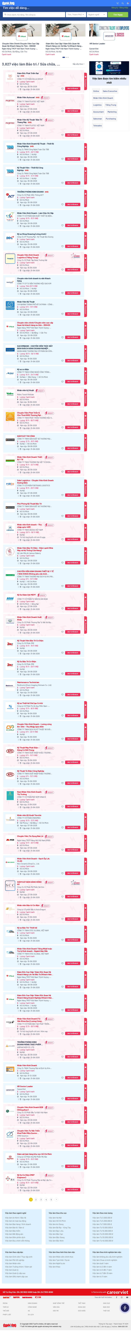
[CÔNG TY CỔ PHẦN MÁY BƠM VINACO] (10, 796)
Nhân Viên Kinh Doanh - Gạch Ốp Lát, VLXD (33, 859)
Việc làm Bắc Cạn (56, 1234)
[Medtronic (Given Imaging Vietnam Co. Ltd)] (10, 686)
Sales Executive (110, 91)
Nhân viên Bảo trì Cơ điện (28, 905)
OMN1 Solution (22, 1136)
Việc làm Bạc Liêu (56, 1231)
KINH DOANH (32, 1303)
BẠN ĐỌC (106, 1307)
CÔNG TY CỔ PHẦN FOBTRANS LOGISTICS (33, 485)
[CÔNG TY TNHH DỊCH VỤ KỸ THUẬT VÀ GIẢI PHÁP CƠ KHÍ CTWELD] (10, 728)
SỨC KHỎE (82, 1311)
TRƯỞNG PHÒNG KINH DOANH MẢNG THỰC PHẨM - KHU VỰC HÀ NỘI (29, 1043)
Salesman (97, 118)
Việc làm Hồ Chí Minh (57, 1221)
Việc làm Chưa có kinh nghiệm (104, 1260)
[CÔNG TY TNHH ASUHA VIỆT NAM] (10, 528)
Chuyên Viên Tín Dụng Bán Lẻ (30, 836)
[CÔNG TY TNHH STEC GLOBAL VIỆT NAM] (10, 931)
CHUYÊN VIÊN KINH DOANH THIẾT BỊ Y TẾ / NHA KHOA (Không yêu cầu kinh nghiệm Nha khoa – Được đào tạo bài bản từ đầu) (35, 572)
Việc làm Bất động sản (14, 1234)
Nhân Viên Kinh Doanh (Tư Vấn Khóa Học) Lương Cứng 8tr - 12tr (29, 1019)
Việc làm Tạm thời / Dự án (59, 1260)
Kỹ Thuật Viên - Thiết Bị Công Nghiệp (30, 168)
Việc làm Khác (54, 1267)
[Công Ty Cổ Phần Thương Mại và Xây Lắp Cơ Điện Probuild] (10, 1179)
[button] (122, 3)
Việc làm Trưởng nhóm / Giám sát (18, 1267)
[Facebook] (116, 1297)
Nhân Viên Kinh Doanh (27, 1065)
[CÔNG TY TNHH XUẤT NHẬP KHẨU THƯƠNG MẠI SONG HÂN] (10, 751)
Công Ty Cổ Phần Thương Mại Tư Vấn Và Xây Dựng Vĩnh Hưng (34, 622)
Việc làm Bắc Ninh (56, 1240)
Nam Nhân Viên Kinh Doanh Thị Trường (29, 793)
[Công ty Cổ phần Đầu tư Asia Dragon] (10, 909)
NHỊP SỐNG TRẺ (58, 1303)
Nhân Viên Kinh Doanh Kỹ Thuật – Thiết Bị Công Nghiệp (35, 144)
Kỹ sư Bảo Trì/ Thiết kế (27, 927)
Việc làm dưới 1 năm (100, 1263)
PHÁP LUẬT (7, 1314)
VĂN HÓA (56, 1307)
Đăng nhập (123, 7)
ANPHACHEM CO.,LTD (25, 1047)
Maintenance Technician (28, 682)
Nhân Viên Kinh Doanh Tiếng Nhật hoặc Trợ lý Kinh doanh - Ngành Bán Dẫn (34, 949)
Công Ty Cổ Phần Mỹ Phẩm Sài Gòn (30, 887)
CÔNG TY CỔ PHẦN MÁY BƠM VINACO (31, 797)
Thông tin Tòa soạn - (106, 1324)
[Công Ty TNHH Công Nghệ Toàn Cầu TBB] (10, 147)
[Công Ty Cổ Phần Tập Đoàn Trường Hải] (10, 259)
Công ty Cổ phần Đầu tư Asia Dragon (31, 909)
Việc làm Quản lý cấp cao (15, 1273)
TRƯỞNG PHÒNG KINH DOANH (32, 191)
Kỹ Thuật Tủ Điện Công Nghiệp (30, 771)
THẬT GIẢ (106, 1311)
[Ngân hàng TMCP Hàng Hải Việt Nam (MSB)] (10, 840)
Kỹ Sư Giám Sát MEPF (26, 594)
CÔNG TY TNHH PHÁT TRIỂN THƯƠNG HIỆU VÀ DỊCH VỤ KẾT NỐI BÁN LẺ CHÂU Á (35, 418)
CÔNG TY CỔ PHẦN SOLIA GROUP (30, 79)
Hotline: (120, 1326)
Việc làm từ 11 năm (99, 1276)
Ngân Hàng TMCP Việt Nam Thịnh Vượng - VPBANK (33, 328)
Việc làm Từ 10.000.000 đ (102, 1227)
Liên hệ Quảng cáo (77, 1326)
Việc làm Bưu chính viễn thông (17, 1240)
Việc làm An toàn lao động (15, 1221)
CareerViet (21, 1089)
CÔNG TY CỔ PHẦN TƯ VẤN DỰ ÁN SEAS (32, 599)
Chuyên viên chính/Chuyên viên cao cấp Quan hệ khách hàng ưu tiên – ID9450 (35, 323)
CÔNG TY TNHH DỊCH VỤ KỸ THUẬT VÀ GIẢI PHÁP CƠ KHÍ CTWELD (33, 729)
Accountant (98, 111)
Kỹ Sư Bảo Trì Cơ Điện (26, 661)
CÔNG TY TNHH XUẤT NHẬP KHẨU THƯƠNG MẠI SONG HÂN (34, 753)
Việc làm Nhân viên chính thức (61, 1257)
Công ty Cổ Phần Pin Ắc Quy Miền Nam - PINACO (32, 706)
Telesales (97, 125)
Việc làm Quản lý (11, 1270)
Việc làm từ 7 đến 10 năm (102, 1273)
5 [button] (51, 1199)
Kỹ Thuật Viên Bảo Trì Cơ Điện (30, 640)
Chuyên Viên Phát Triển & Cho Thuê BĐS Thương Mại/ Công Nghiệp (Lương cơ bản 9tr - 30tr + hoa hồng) (29, 413)
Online (96, 91)
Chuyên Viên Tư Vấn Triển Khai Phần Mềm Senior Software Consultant (28, 1131)
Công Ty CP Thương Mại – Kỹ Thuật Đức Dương (35, 237)
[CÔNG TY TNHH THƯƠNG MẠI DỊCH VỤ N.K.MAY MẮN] (10, 575)
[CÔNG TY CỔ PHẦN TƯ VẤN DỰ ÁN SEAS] (10, 598)
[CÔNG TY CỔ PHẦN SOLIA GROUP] (10, 77)
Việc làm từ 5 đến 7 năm (102, 1270)
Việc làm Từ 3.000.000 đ (102, 1218)
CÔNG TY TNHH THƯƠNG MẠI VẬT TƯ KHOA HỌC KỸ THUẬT (33, 462)
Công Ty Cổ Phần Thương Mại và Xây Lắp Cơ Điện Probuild (34, 1180)
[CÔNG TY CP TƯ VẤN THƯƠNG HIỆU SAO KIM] (10, 282)
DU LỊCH (31, 1314)
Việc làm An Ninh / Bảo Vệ (15, 1218)
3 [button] (41, 1199)
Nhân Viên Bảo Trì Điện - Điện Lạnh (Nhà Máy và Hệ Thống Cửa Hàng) (35, 549)
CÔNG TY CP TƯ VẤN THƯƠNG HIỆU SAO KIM (34, 283)
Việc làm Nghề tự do (57, 1263)
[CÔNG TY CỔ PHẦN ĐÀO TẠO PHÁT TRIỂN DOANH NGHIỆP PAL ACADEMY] (10, 1022)
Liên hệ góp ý (106, 1326)
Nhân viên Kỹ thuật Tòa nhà (29, 815)
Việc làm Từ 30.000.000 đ (102, 1237)
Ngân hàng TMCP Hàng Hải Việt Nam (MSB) (33, 840)
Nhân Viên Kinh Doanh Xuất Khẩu (29, 618)
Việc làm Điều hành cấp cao (16, 1276)
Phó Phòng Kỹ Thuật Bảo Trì (29, 503)
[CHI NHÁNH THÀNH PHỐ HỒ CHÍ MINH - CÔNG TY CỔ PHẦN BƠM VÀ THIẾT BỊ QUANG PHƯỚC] (10, 305)
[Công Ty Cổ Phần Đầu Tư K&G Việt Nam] (10, 1111)
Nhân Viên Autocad (28, 97)
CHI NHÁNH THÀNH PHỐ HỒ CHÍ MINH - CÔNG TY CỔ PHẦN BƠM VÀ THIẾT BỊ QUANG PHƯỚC (34, 304)
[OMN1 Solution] (10, 1134)
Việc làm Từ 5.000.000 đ (102, 1221)
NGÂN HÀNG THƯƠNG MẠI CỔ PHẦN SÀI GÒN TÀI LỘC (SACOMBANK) (34, 351)
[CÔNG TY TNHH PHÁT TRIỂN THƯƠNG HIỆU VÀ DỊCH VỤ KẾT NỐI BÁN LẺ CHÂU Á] (10, 416)
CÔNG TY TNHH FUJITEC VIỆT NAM (30, 101)
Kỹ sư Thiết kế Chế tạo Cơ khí (30, 703)
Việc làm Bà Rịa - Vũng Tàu (60, 1227)
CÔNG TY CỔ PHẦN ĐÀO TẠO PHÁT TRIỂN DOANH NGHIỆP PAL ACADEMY (33, 1024)
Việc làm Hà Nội (55, 1218)
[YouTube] (127, 1297)
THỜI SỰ (6, 1307)
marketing (112, 111)
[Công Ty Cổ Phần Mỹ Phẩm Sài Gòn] (10, 886)
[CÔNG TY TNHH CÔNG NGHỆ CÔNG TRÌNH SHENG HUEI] (10, 373)
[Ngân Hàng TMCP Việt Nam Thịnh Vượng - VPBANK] (10, 326)
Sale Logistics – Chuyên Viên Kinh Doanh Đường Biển (35, 481)
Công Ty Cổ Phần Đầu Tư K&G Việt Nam (32, 1112)
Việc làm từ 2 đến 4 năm (102, 1267)
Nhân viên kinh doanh (103, 98)
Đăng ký (114, 7)
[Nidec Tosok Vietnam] (10, 394)
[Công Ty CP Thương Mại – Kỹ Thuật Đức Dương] (10, 238)
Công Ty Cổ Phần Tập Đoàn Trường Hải (32, 260)
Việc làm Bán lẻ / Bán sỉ (14, 1227)
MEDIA (5, 1303)
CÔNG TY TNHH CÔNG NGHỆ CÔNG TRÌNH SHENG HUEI (33, 372)
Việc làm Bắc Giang (56, 1237)
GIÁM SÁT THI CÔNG (26, 436)
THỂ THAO (81, 1303)
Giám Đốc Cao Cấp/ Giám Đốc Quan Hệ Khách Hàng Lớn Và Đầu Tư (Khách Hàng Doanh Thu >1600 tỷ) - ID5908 (35, 973)
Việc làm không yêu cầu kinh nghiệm (107, 1257)
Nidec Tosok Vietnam (25, 394)
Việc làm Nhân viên (13, 1263)
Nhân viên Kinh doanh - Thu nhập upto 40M (29, 525)
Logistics (97, 105)
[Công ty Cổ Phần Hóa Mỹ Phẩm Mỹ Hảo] (10, 1158)
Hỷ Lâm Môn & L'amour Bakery (29, 553)
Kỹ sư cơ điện (23, 369)
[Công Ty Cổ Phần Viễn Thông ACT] (10, 195)
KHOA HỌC (82, 1307)
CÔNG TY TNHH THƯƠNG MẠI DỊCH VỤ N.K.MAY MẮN (35, 576)
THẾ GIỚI (6, 1311)
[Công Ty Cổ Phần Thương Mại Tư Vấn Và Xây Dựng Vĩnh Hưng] (10, 621)
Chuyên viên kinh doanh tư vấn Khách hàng (34, 279)
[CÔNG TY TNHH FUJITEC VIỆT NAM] (10, 101)
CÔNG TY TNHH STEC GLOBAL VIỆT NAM (33, 930)
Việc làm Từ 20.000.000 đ (102, 1234)
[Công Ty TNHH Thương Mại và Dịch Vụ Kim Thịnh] (10, 1069)
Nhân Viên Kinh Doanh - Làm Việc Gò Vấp (35, 213)
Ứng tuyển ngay (72, 88)
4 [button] (46, 1199)
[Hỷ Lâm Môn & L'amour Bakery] (10, 552)
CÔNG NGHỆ (32, 1307)
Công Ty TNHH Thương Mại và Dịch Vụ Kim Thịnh (33, 1068)
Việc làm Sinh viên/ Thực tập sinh (18, 1257)
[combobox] (34, 14)
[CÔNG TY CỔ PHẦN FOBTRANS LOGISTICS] (10, 484)
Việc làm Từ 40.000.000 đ (102, 1240)
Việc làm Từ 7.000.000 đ (102, 1224)
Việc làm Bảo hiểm (12, 1231)
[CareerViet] (10, 1090)
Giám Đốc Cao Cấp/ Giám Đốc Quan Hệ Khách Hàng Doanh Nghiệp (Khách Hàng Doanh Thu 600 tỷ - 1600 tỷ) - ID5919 (35, 996)
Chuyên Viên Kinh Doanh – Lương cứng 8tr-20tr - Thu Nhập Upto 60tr (34, 725)
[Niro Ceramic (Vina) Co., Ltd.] (10, 862)
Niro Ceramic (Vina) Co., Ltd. (28, 864)
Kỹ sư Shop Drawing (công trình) (31, 234)
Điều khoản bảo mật (92, 1326)
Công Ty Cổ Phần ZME (25, 643)
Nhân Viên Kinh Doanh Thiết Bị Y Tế (29, 458)
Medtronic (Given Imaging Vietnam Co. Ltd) (34, 685)
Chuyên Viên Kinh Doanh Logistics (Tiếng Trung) (28, 256)
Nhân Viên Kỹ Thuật (26, 301)
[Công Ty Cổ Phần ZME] (10, 644)
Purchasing (111, 118)
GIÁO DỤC (106, 1303)
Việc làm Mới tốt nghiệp (14, 1260)
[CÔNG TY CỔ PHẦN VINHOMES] (10, 819)
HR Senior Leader (25, 1086)
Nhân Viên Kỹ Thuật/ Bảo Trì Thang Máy (29, 120)
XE (29, 1311)
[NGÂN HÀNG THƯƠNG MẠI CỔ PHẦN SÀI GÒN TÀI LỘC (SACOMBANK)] (10, 350)
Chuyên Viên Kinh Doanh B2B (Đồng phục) (30, 1108)
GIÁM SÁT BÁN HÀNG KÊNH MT (29, 883)
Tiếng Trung (110, 105)
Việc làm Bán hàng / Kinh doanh (18, 1224)
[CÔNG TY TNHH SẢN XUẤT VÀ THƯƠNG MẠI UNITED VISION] (10, 440)
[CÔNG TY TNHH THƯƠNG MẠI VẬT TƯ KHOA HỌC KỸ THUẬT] (10, 461)
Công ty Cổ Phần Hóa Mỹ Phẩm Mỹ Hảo (32, 1157)
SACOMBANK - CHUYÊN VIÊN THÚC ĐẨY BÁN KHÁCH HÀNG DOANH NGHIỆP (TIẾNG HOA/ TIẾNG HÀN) (35, 347)
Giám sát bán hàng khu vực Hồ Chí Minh (34, 1154)
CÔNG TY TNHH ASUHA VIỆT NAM (30, 530)
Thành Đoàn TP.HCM (120, 1324)
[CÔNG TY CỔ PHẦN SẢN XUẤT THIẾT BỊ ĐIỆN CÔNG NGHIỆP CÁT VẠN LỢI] (10, 217)
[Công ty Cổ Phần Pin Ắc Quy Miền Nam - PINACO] (10, 707)
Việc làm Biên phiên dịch (15, 1237)
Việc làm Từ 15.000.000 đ (102, 1231)
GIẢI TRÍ (55, 1311)
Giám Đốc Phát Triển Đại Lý (28, 74)
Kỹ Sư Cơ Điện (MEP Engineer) (26, 1176)
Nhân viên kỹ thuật (25, 390)
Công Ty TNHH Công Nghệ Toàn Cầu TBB (33, 149)
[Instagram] (121, 1297)
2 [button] (35, 1199)
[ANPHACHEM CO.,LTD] (10, 1046)
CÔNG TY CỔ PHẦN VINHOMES (28, 818)
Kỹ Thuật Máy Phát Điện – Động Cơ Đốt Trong (28, 748)
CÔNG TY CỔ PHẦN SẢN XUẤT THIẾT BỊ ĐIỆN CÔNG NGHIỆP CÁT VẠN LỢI (34, 216)
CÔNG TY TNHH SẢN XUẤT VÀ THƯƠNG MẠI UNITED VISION (33, 439)
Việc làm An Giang (56, 1224)
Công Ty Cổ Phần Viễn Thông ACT (30, 195)
